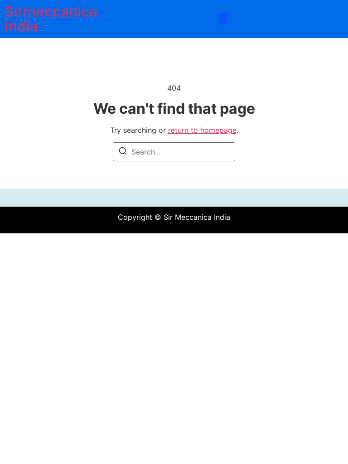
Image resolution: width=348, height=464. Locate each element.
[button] (223, 19)
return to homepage (202, 130)
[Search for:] (174, 151)
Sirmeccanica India (51, 19)
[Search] (123, 152)
